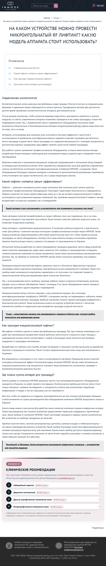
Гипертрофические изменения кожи (31, 506)
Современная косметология (26, 68)
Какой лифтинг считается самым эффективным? (36, 73)
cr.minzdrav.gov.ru (66, 478)
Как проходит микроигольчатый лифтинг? (33, 78)
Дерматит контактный (24, 492)
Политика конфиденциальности (73, 548)
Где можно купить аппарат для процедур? (33, 84)
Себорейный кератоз (23, 485)
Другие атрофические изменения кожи (32, 499)
